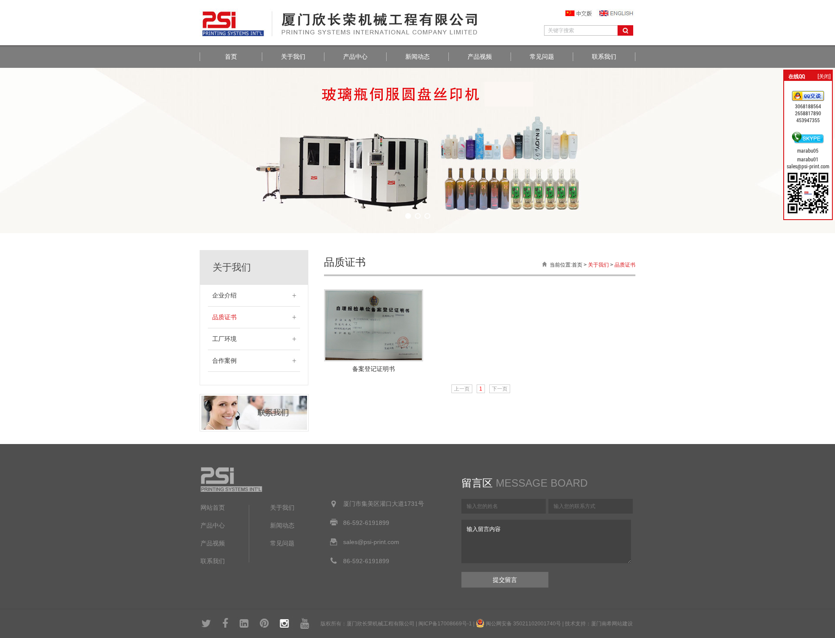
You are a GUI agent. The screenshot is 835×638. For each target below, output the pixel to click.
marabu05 (807, 150)
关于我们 (293, 56)
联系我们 (604, 56)
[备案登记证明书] (373, 359)
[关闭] (824, 76)
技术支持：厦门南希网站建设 (599, 624)
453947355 (808, 120)
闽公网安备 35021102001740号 (523, 624)
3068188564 (808, 106)
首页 (231, 56)
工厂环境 (224, 339)
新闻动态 (417, 56)
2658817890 (808, 113)
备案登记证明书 (373, 368)
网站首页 (212, 507)
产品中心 (355, 56)
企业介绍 (224, 295)
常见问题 (542, 56)
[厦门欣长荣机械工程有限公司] (343, 35)
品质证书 (224, 317)
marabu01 (807, 159)
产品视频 (480, 56)
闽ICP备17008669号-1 (445, 624)
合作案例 (224, 360)
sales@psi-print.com (808, 166)
